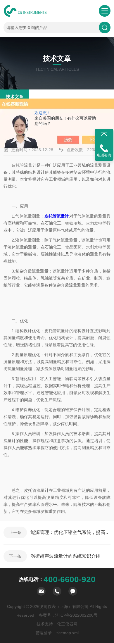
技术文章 (14, 96)
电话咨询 (104, 155)
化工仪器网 (67, 624)
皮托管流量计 (56, 216)
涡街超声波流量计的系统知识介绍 (65, 556)
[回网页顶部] (104, 135)
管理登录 (43, 632)
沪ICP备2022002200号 (76, 615)
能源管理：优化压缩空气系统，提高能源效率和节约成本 (70, 532)
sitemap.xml (67, 632)
